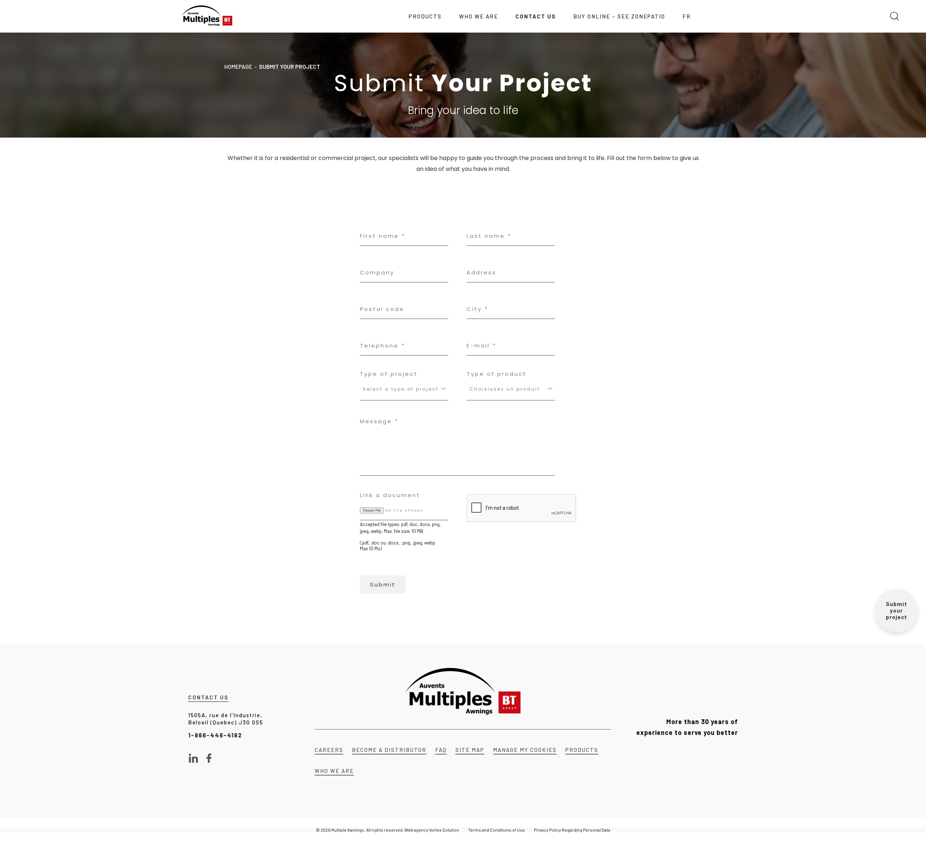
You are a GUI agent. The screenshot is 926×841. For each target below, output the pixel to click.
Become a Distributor (389, 750)
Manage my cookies (525, 750)
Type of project (389, 374)
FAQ (441, 750)
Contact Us (535, 16)
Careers (329, 750)
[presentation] (522, 508)
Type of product (497, 374)
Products (425, 16)
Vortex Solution (444, 829)
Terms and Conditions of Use (496, 829)
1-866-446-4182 (215, 735)
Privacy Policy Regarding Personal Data (572, 829)
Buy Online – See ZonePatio (619, 16)
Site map (469, 750)
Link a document (390, 495)
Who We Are (478, 16)
